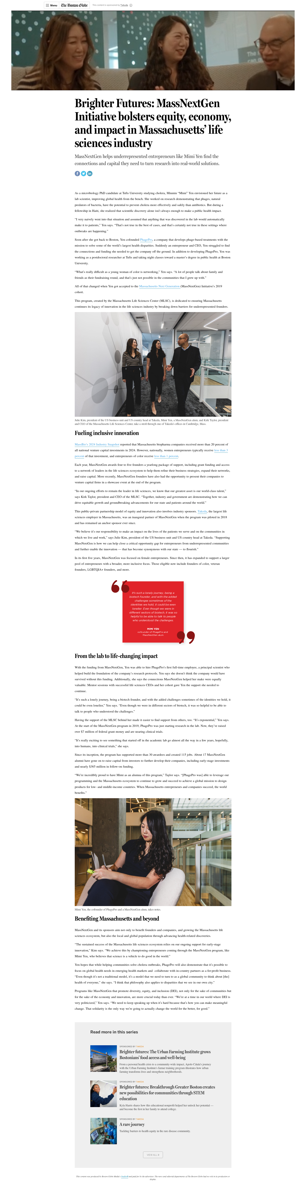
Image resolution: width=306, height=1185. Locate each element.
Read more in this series (114, 1032)
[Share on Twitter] (83, 175)
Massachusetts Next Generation (159, 286)
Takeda (124, 5)
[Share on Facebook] (77, 175)
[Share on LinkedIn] (89, 175)
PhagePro (146, 239)
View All (153, 1155)
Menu (53, 5)
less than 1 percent (166, 456)
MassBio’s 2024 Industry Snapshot (97, 444)
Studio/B (124, 1176)
